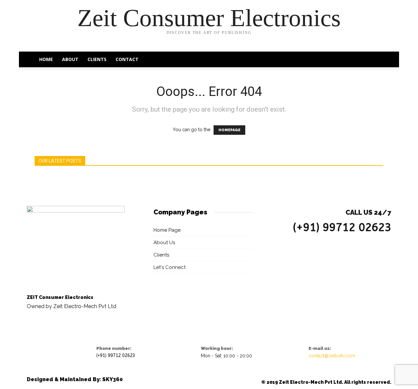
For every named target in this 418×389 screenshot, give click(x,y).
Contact (127, 59)
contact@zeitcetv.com (332, 355)
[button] (375, 60)
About (70, 59)
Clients (97, 59)
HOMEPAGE (229, 130)
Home (46, 59)
